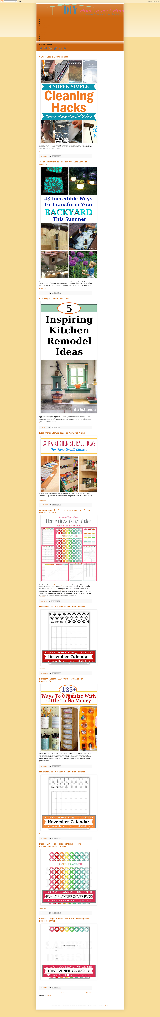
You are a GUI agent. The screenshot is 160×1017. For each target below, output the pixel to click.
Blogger (105, 1005)
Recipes (43, 30)
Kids (42, 36)
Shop (42, 21)
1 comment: (44, 427)
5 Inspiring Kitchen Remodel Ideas (54, 298)
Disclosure (43, 40)
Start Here (43, 19)
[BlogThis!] (55, 156)
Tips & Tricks (44, 29)
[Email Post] (50, 156)
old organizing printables (63, 590)
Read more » (42, 151)
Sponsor (43, 38)
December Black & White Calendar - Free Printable (62, 607)
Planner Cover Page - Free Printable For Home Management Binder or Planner (60, 845)
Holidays (43, 34)
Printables (43, 23)
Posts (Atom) (49, 995)
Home (62, 992)
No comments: (44, 156)
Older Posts (89, 992)
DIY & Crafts (44, 27)
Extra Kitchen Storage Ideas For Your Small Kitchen (62, 433)
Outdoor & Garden (45, 32)
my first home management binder (60, 585)
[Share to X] (57, 156)
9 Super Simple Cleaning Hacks (53, 57)
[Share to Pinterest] (60, 156)
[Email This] (53, 156)
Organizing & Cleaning (46, 25)
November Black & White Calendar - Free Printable (62, 772)
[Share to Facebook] (58, 156)
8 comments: (44, 601)
